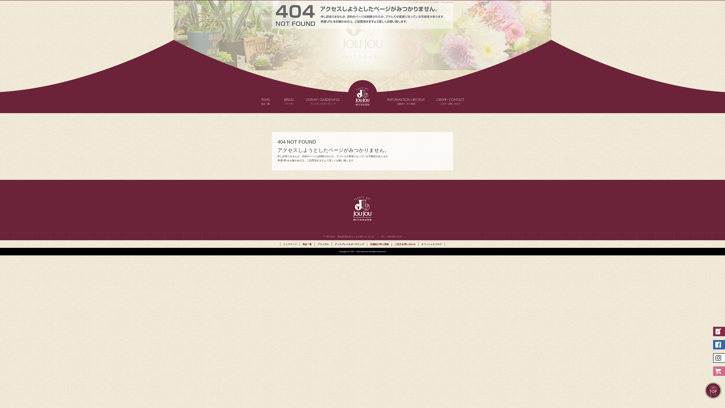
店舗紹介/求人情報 (402, 96)
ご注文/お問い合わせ (447, 96)
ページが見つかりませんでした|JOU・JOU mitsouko (430, 2)
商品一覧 (269, 96)
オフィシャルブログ (431, 244)
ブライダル (293, 96)
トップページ (362, 96)
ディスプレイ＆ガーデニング (326, 96)
